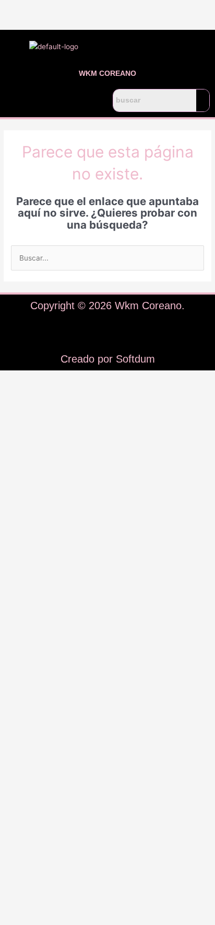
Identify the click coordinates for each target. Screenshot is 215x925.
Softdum (135, 359)
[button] (53, 100)
